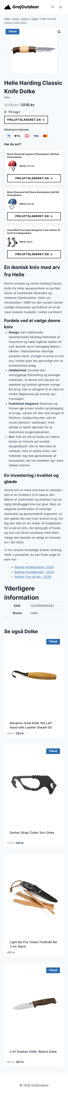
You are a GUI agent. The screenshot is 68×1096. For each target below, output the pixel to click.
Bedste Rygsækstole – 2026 (34, 572)
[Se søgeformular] (52, 7)
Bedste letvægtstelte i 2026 (34, 567)
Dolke (7, 97)
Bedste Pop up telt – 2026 (33, 576)
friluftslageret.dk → (26, 119)
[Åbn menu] (60, 7)
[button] (59, 32)
